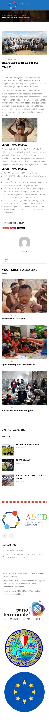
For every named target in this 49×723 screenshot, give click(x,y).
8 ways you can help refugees (17, 410)
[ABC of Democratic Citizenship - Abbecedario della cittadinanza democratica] (19, 5)
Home (4, 15)
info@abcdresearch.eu (16, 550)
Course (8, 223)
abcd (24, 251)
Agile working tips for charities (18, 364)
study (21, 223)
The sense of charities (13, 318)
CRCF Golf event (23, 460)
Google (6, 228)
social (15, 223)
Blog (10, 15)
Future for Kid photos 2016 (27, 444)
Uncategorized (20, 15)
